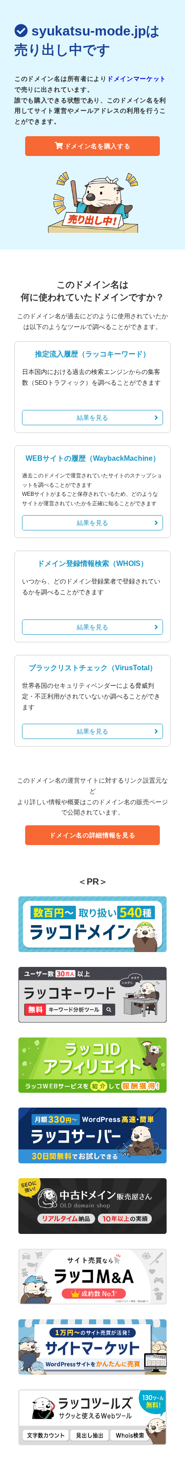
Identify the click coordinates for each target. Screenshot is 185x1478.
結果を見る (92, 417)
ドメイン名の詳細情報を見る (92, 835)
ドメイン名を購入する (98, 146)
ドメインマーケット (136, 78)
